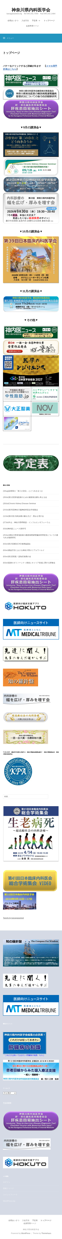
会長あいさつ (13, 21)
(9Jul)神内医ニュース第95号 (14, 529)
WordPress (25, 1233)
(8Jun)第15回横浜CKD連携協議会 (17, 544)
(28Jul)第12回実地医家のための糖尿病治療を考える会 (25, 497)
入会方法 (25, 21)
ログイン (6, 1182)
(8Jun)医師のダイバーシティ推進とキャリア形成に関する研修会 (29, 563)
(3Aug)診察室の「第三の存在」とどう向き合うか (23, 491)
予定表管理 (7, 1103)
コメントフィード (10, 1195)
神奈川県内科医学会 (31, 9)
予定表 (34, 21)
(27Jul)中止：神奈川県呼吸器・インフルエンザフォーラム (26, 522)
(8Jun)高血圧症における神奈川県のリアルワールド (23, 550)
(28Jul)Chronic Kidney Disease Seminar (19, 503)
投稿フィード (8, 1188)
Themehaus (46, 1233)
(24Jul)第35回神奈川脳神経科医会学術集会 (20, 510)
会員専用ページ (32, 26)
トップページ (49, 21)
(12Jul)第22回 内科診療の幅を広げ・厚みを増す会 (23, 516)
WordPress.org (9, 1201)
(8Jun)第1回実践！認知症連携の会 (17, 556)
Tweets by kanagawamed (13, 918)
